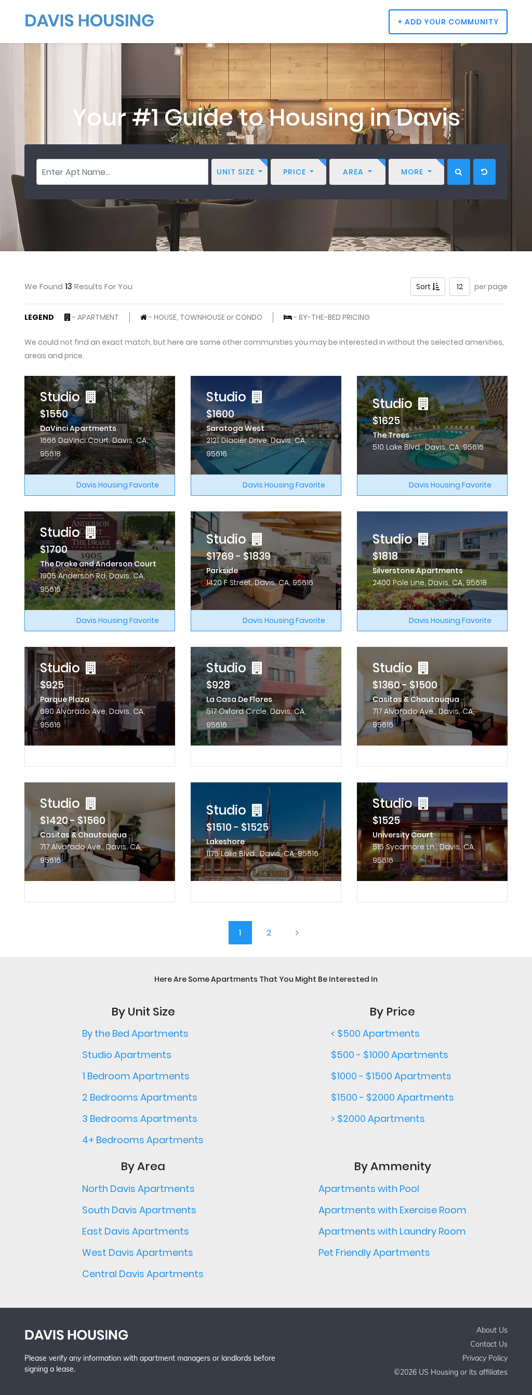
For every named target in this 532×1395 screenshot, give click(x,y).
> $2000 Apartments (378, 1118)
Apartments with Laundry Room (392, 1231)
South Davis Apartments (139, 1209)
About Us (492, 1330)
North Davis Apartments (138, 1188)
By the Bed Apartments (135, 1033)
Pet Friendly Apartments (374, 1252)
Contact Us (489, 1344)
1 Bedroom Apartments (136, 1075)
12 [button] (460, 286)
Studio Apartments (126, 1054)
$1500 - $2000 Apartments (392, 1097)
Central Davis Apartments (143, 1273)
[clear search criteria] (484, 172)
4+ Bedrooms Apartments (143, 1139)
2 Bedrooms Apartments (139, 1097)
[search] (458, 172)
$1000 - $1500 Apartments (391, 1075)
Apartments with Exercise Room (392, 1209)
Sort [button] (424, 286)
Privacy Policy (485, 1358)
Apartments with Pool (368, 1188)
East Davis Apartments (135, 1231)
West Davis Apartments (137, 1252)
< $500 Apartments (375, 1033)
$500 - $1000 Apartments (389, 1054)
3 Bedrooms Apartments (139, 1118)
